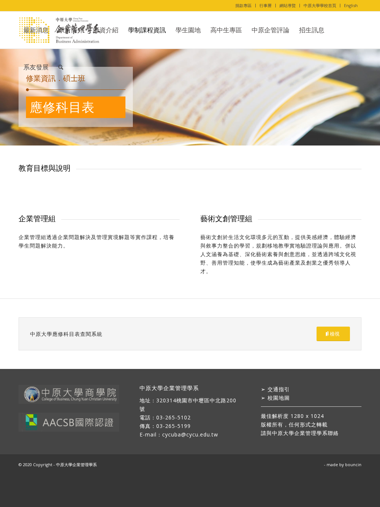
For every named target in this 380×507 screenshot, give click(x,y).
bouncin (353, 464)
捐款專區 (243, 5)
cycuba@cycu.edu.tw (190, 434)
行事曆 (265, 5)
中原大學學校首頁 (320, 5)
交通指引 (279, 389)
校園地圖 (279, 397)
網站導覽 (287, 5)
